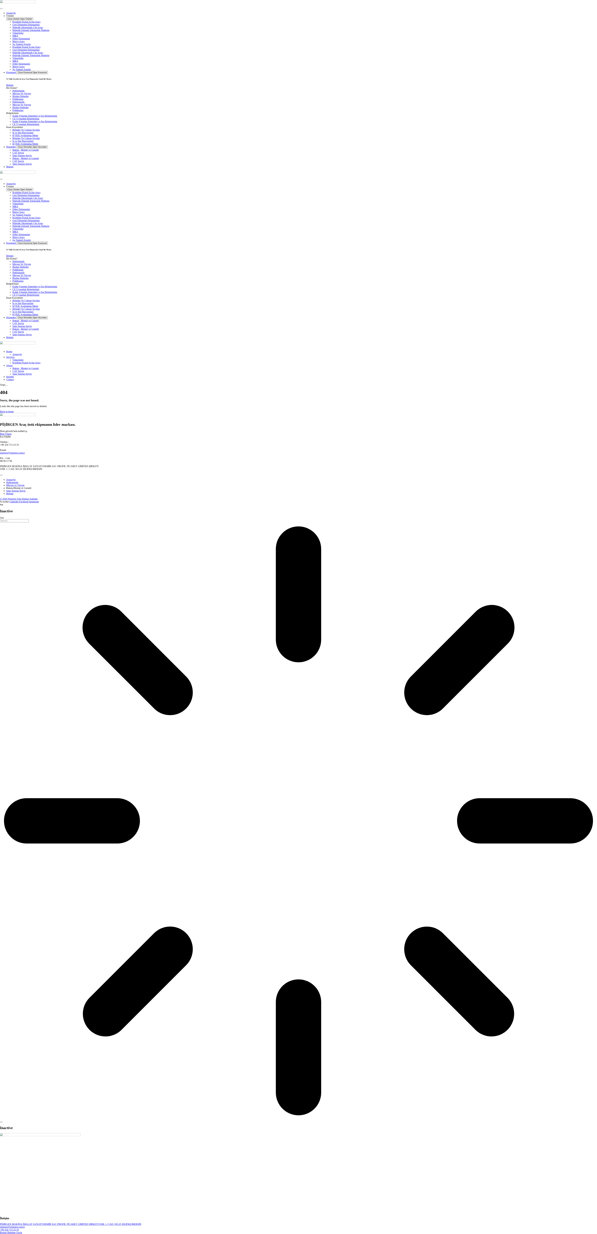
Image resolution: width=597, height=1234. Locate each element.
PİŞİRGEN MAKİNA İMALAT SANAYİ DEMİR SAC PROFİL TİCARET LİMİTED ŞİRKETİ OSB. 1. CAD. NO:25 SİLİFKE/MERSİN (70, 1224)
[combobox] (14, 520)
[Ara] (1, 1122)
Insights (10, 376)
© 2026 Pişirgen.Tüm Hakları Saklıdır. (19, 499)
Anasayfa (17, 354)
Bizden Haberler (20, 96)
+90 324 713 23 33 (9, 1229)
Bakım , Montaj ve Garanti (25, 150)
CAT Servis (18, 152)
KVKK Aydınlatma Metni (25, 135)
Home (9, 351)
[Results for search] (298, 821)
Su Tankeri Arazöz (21, 44)
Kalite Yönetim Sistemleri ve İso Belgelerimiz (34, 116)
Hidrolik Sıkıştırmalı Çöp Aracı (27, 27)
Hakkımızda (18, 90)
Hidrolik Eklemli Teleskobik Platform (30, 30)
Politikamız (17, 99)
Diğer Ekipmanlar (21, 38)
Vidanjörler (17, 33)
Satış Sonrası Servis (22, 155)
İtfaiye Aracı (18, 41)
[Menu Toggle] (1, 8)
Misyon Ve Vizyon (21, 93)
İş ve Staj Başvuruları (22, 132)
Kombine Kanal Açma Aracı (26, 22)
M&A (15, 36)
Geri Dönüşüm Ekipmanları (26, 24)
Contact (10, 379)
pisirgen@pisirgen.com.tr (12, 453)
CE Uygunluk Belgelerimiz (25, 118)
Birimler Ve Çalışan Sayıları (26, 130)
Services (10, 357)
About (9, 365)
